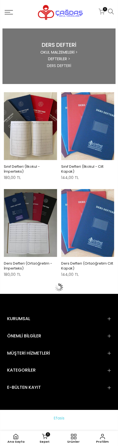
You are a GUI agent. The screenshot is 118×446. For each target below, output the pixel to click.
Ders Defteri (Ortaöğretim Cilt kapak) (87, 266)
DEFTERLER (57, 59)
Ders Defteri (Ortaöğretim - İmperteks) (28, 266)
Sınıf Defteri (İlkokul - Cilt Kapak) (82, 169)
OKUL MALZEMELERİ (57, 52)
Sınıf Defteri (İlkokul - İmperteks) (22, 169)
